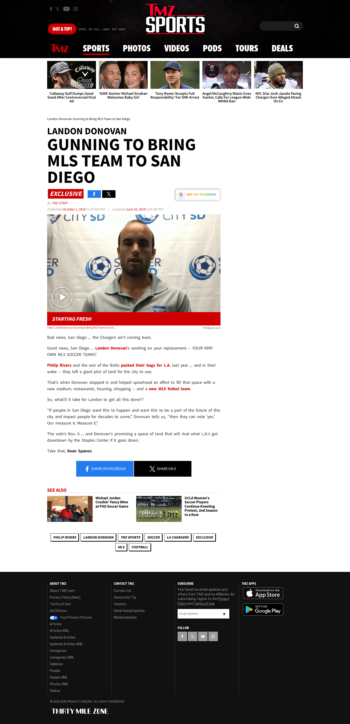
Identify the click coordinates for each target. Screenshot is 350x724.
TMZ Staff (60, 203)
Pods (212, 49)
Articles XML (59, 631)
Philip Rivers (64, 537)
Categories (58, 651)
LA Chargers (178, 537)
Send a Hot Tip (125, 597)
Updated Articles (62, 637)
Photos (136, 49)
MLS (121, 547)
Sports (96, 49)
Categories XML (62, 657)
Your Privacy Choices (75, 617)
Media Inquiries (125, 617)
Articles (56, 624)
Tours (246, 49)
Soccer (153, 537)
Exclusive (204, 537)
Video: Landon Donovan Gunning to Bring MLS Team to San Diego (81, 327)
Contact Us (122, 591)
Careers (120, 604)
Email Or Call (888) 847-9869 (102, 29)
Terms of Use (60, 604)
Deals (282, 49)
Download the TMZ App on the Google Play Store (263, 610)
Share (108, 468)
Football (139, 547)
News (59, 48)
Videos (176, 49)
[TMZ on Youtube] (66, 9)
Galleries (56, 664)
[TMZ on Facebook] (51, 9)
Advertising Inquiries (129, 611)
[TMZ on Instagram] (75, 9)
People (55, 671)
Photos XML (59, 684)
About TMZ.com (62, 591)
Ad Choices (58, 611)
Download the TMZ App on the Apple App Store (263, 593)
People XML (59, 677)
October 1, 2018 (74, 209)
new (169, 388)
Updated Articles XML (66, 644)
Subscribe (224, 614)
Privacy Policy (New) (65, 597)
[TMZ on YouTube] (203, 636)
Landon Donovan (98, 537)
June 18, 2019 (135, 209)
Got (62, 29)
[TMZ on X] (58, 9)
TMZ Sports (130, 537)
